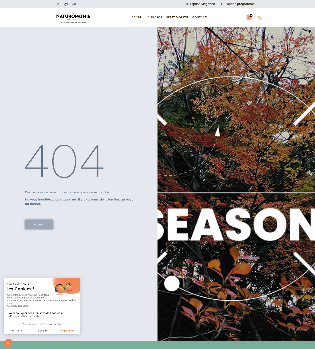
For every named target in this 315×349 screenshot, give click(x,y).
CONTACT (199, 17)
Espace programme (240, 4)
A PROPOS (155, 17)
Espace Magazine (202, 4)
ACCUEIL (138, 17)
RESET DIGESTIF (177, 17)
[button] (259, 17)
